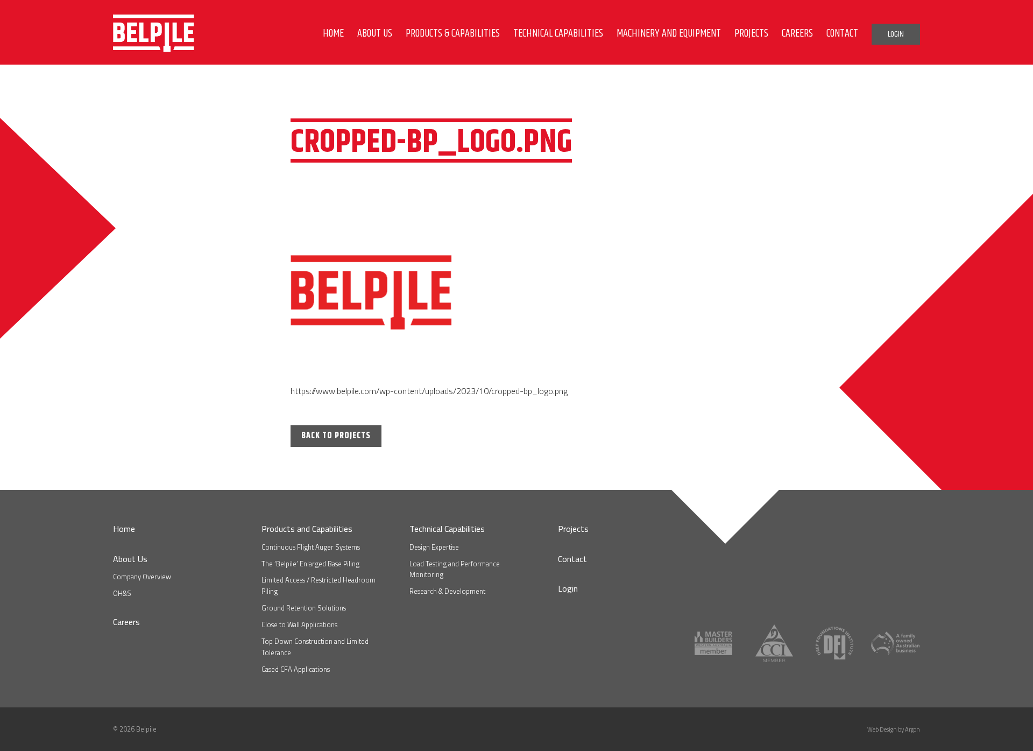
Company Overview (142, 576)
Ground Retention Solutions (303, 607)
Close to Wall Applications (299, 624)
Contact (572, 558)
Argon (912, 729)
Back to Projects (336, 436)
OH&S (122, 593)
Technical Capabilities (447, 528)
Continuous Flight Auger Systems (310, 547)
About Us (130, 558)
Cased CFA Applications (295, 669)
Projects (573, 528)
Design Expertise (434, 547)
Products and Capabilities (306, 528)
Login (568, 588)
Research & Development (447, 591)
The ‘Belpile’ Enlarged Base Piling (310, 563)
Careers (126, 621)
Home (124, 528)
